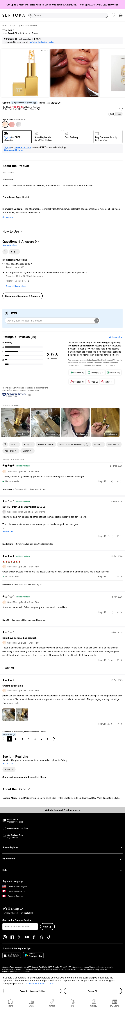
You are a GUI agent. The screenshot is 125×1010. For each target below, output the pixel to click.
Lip (13, 25)
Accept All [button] (93, 990)
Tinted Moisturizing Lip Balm (31, 797)
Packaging (42, 42)
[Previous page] (3, 739)
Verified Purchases (46, 444)
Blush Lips (51, 797)
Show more (7, 217)
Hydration (33, 42)
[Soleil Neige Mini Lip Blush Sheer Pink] (18, 124)
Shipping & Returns (13, 150)
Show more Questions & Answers (22, 295)
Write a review (116, 337)
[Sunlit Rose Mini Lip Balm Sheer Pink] (12, 124)
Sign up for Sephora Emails (16, 920)
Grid (112, 114)
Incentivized (20, 434)
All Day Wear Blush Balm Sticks (104, 797)
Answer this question (16, 286)
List (119, 114)
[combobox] (68, 15)
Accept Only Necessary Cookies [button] (32, 991)
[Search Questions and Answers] (5, 251)
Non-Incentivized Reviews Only (72, 444)
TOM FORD (8, 30)
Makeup (5, 25)
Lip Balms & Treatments (27, 25)
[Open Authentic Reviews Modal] (29, 394)
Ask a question (25, 39)
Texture (51, 42)
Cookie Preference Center (40, 983)
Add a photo (8, 763)
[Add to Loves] (121, 109)
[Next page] (54, 739)
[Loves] (113, 15)
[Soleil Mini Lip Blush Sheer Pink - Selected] (5, 124)
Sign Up (47, 926)
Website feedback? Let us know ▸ (62, 809)
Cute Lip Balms (80, 797)
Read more (7, 531)
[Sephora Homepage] (13, 15)
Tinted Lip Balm (64, 797)
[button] (47, 103)
